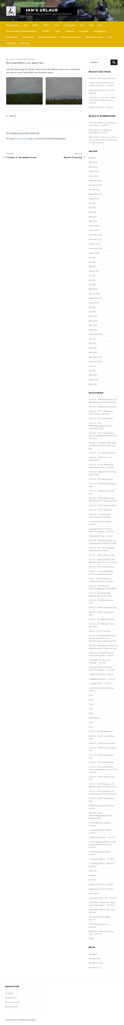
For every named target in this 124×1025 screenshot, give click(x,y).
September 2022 (95, 248)
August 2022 (94, 253)
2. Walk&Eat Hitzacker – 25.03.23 (102, 679)
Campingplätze (100, 31)
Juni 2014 (92, 371)
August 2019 (94, 303)
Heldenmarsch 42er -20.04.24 (101, 889)
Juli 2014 (92, 366)
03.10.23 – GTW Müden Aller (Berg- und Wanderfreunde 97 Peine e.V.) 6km (103, 445)
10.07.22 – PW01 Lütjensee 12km (102, 555)
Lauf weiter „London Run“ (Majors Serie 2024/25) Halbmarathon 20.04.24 (102, 100)
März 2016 (93, 330)
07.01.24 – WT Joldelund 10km (101, 479)
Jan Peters (29, 59)
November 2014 (95, 357)
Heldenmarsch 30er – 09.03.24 (101, 884)
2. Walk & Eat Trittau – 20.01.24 (101, 674)
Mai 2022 (92, 266)
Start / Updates (12, 25)
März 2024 (93, 167)
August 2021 (94, 271)
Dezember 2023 (95, 180)
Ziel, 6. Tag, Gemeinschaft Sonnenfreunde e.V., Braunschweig (103, 140)
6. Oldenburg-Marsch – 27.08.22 (101, 859)
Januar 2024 (93, 176)
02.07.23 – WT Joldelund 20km (101, 418)
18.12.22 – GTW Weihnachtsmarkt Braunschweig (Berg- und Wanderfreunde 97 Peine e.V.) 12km (103, 638)
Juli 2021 (92, 275)
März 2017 (93, 325)
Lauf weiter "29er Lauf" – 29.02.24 (102, 898)
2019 (56, 25)
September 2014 (95, 362)
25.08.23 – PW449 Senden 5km (101, 762)
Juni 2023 (92, 208)
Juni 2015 (92, 339)
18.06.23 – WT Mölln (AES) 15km (101, 619)
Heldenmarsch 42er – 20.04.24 (101, 107)
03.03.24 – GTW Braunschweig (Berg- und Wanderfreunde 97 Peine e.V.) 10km (103, 435)
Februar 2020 (94, 294)
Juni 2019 (92, 312)
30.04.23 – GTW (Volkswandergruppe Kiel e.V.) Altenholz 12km (100, 815)
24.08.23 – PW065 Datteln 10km (102, 743)
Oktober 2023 (94, 190)
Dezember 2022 (95, 235)
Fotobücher (84, 31)
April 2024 (93, 162)
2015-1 (36, 25)
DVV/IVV (45, 31)
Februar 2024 (94, 171)
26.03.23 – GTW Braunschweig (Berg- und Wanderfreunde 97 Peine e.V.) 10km (103, 769)
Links (110, 37)
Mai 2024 (92, 158)
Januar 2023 (93, 230)
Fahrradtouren (12, 37)
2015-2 (46, 25)
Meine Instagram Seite (71, 37)
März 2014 (93, 375)
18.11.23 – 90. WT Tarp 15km (100, 631)
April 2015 (93, 348)
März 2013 (93, 384)
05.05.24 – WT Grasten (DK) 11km (102, 78)
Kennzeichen (28, 37)
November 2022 (95, 239)
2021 (91, 25)
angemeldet (22, 138)
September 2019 (95, 298)
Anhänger (69, 31)
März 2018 (93, 321)
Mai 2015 (92, 343)
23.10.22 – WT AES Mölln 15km (101, 731)
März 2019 (93, 316)
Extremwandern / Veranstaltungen (21, 31)
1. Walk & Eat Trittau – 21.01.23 (101, 536)
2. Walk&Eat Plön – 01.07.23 (100, 683)
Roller (58, 31)
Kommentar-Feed (96, 963)
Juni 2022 (92, 262)
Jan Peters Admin (96, 123)
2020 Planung (69, 25)
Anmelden (93, 954)
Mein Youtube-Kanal (94, 37)
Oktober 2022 (94, 244)
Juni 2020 (92, 285)
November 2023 (95, 185)
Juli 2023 (92, 203)
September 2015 (95, 334)
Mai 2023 (92, 212)
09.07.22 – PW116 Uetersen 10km (102, 505)
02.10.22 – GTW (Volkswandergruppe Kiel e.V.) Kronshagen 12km (100, 426)
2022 (100, 25)
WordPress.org (95, 968)
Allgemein (93, 871)
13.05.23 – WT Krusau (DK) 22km (102, 567)
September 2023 (95, 194)
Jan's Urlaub (42, 10)
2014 (26, 25)
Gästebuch (10, 43)
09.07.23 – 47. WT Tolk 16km (100, 510)
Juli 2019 (92, 307)
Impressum (25, 43)
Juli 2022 (92, 257)
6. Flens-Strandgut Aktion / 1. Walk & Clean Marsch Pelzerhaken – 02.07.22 (102, 844)
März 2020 (93, 289)
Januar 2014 (93, 380)
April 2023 (93, 217)
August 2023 (94, 199)
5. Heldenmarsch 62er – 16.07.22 (102, 837)
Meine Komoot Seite (47, 37)
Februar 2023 (94, 226)
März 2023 (93, 221)
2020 (82, 25)
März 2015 (93, 352)
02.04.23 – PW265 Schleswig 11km (103, 407)
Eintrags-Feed (94, 958)
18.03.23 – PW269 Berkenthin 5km (103, 607)
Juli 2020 (92, 280)
